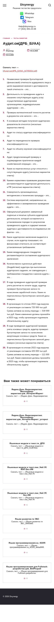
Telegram (29, 17)
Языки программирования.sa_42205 (27, 543)
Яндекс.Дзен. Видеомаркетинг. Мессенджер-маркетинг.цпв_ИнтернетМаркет (27, 391)
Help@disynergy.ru (27, 26)
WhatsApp (29, 13)
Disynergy (27, 4)
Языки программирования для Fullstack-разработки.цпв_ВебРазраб (27, 567)
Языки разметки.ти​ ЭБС (27, 519)
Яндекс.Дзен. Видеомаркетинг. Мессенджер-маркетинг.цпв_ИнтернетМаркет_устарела (27, 418)
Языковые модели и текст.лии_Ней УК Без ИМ (27, 494)
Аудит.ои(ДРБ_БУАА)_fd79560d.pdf (20, 71)
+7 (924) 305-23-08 (27, 29)
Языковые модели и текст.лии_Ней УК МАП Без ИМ (27, 468)
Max (29, 21)
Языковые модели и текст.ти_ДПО (27, 443)
